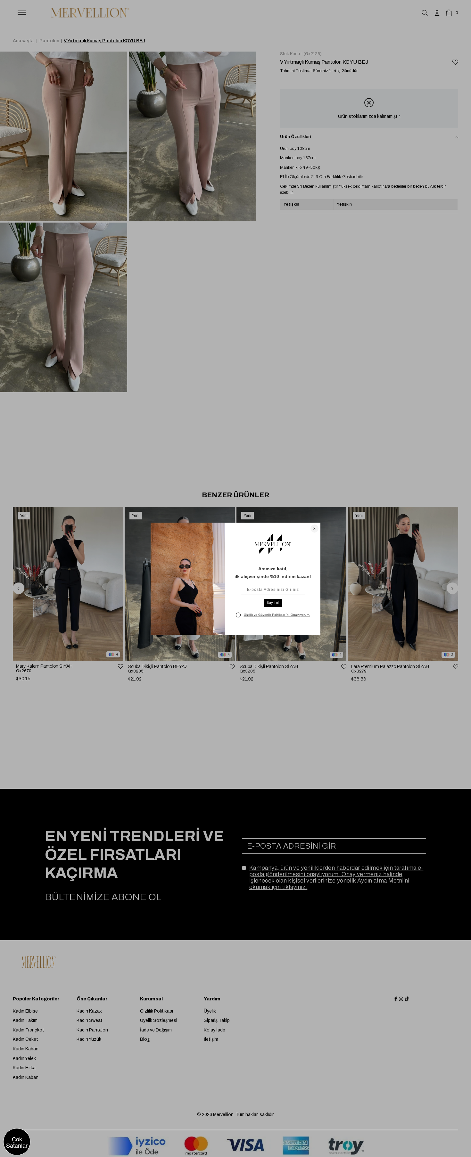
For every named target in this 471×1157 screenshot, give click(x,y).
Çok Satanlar (17, 1142)
